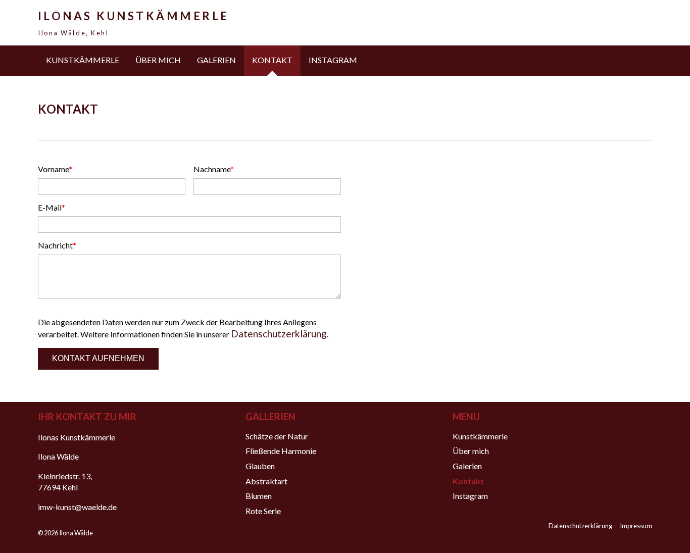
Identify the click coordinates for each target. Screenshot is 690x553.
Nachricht (57, 245)
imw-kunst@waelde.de (77, 507)
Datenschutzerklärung (279, 333)
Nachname (213, 169)
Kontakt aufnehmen (98, 358)
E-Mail (56, 207)
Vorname (56, 169)
